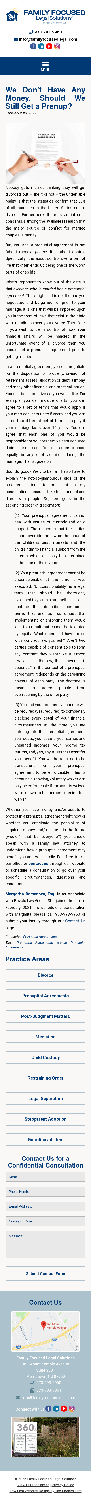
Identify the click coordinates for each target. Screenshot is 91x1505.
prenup (62, 943)
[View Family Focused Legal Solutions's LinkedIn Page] (41, 47)
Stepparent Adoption (45, 1119)
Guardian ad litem (45, 1139)
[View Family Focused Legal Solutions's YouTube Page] (49, 47)
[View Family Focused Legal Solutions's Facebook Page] (33, 47)
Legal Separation (45, 1098)
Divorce (45, 975)
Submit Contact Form (45, 1273)
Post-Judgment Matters (45, 1016)
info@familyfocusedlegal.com (48, 39)
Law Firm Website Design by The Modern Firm (46, 1491)
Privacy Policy (63, 1485)
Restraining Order (46, 1078)
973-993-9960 (48, 31)
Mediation (46, 1037)
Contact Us (75, 921)
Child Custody (45, 1057)
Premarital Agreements (35, 943)
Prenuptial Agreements (40, 937)
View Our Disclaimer (33, 1485)
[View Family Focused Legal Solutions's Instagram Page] (57, 47)
